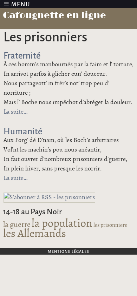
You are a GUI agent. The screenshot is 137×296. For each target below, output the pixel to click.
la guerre (17, 224)
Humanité (23, 131)
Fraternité (22, 55)
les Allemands (34, 234)
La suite (16, 111)
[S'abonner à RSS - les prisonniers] (49, 197)
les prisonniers (110, 225)
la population (62, 223)
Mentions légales (68, 251)
